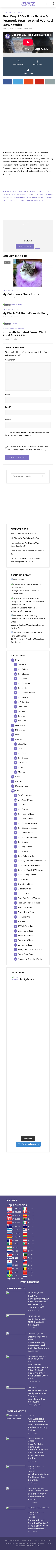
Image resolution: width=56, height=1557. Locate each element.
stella (42, 197)
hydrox (48, 194)
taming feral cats (16, 201)
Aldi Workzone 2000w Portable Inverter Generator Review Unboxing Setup (38, 1424)
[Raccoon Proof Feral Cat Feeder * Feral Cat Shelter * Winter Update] (15, 1513)
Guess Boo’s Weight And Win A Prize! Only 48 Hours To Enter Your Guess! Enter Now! (38, 1371)
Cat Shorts (7, 290)
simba (5, 197)
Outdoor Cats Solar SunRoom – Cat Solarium (38, 1477)
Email (8, 407)
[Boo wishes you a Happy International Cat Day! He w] (28, 1050)
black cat (7, 191)
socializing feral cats (20, 197)
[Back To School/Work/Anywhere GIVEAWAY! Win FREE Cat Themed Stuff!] (15, 1297)
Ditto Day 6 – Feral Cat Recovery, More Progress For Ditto (25, 560)
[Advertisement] (28, 120)
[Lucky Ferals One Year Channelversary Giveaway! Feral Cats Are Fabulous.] (15, 1338)
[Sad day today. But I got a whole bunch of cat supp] (28, 1032)
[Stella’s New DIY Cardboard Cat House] (15, 1493)
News (40, 1293)
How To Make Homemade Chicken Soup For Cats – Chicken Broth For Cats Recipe (38, 1451)
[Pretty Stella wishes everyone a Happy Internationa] (28, 1069)
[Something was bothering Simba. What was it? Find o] (28, 1088)
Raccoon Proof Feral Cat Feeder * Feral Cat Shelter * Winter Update (38, 1524)
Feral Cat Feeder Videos (38, 1508)
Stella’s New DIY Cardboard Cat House (37, 1497)
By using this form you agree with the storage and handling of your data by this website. (27, 448)
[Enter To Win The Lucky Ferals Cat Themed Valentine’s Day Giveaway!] (15, 1392)
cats (41, 191)
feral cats (38, 194)
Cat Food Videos (35, 1438)
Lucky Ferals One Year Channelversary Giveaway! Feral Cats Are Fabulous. (38, 1342)
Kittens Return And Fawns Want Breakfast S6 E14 (24, 334)
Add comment (18, 64)
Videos (21, 12)
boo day (23, 191)
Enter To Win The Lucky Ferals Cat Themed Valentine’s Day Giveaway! (37, 1396)
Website (8, 420)
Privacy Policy (33, 1546)
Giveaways (32, 1293)
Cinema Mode (28, 73)
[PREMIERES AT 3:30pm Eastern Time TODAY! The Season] (28, 1013)
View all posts (24, 246)
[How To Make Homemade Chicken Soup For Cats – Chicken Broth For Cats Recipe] (15, 1443)
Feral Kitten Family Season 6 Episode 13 (27, 552)
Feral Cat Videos (10, 12)
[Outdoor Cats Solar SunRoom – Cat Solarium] (15, 1471)
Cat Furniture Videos (37, 1488)
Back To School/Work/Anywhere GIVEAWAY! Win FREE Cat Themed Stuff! (38, 1302)
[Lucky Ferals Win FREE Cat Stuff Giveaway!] (15, 1320)
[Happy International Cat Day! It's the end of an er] (28, 1106)
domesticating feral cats (20, 194)
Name (8, 394)
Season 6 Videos (10, 328)
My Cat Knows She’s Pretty (21, 294)
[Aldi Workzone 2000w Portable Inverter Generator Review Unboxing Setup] (15, 1417)
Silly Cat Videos (35, 1491)
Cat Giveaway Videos (37, 1356)
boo (15, 191)
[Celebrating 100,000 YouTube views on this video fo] (28, 1125)
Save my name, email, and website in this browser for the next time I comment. (29, 434)
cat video (33, 191)
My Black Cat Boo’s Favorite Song (25, 313)
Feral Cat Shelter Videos (36, 1467)
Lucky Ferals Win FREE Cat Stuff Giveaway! (37, 1322)
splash (34, 197)
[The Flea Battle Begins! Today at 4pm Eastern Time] (28, 994)
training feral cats (34, 201)
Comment (10, 360)
